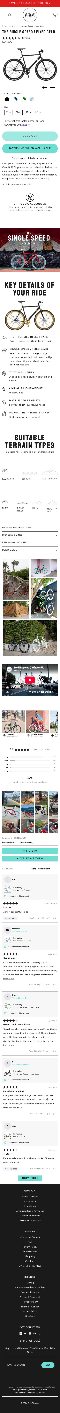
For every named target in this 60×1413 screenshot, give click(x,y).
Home (4, 26)
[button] (16, 38)
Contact (30, 1261)
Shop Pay (30, 1256)
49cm (8, 112)
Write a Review (32, 859)
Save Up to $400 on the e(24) (30, 3)
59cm (38, 112)
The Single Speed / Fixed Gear (26, 1008)
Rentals (30, 1283)
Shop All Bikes (30, 1197)
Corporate (30, 1201)
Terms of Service (30, 1307)
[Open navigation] (4, 15)
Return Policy (30, 1247)
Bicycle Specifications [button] (16, 528)
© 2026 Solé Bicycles (30, 1403)
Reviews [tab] (8, 843)
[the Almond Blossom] (32, 99)
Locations (30, 1206)
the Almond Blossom (22, 890)
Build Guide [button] (9, 550)
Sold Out (30, 136)
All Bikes (13, 26)
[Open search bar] (11, 15)
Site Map (30, 1316)
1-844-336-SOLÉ (30, 1341)
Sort (33, 869)
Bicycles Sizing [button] (12, 535)
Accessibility (30, 1311)
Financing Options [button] (14, 543)
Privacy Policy (30, 1302)
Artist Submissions (30, 1220)
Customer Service (30, 1237)
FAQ (30, 1242)
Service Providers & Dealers (30, 1287)
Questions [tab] (26, 843)
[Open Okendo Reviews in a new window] (14, 837)
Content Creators (30, 1216)
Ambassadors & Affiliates (30, 1211)
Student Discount (30, 1297)
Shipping (17, 158)
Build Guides (30, 1252)
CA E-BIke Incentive (30, 1266)
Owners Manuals (30, 1292)
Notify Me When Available (30, 148)
